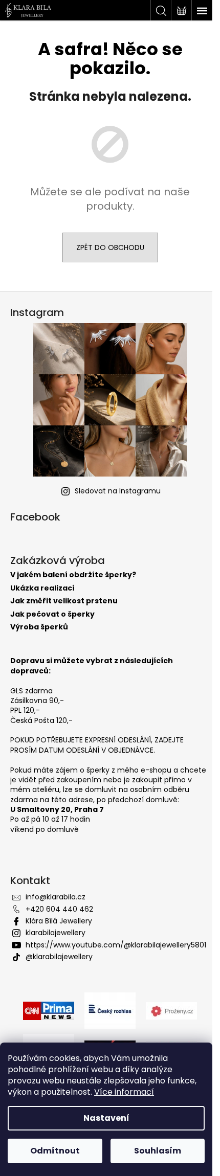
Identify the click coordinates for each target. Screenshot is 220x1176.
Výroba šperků (39, 627)
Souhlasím (157, 1151)
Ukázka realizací (42, 588)
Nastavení (106, 1118)
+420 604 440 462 (59, 909)
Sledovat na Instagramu (118, 491)
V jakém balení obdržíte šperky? (73, 575)
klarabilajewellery (55, 933)
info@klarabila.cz (55, 897)
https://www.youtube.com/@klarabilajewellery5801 (116, 945)
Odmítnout (55, 1151)
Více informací (124, 1092)
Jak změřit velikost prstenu (64, 601)
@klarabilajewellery (59, 957)
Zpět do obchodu (110, 247)
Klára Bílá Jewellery (59, 921)
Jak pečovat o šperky (52, 614)
